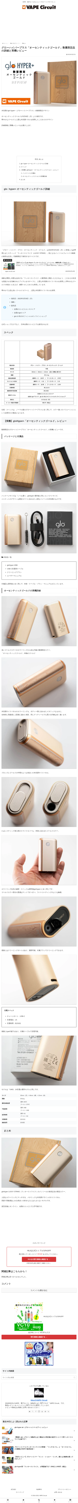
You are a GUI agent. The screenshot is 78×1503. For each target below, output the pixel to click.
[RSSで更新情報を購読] (48, 1411)
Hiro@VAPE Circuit (39, 1400)
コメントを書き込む (39, 1290)
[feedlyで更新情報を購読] (45, 1411)
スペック (24, 167)
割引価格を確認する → (39, 1337)
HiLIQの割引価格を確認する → (39, 1259)
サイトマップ (20, 1492)
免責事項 (39, 1489)
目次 (36, 159)
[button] (74, 1377)
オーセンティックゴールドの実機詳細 (35, 176)
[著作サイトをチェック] (29, 1411)
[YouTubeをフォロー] (42, 1411)
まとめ (23, 179)
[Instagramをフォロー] (39, 1411)
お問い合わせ (58, 1492)
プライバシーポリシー (64, 1489)
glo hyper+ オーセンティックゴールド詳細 (34, 163)
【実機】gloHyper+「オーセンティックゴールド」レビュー (40, 170)
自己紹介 (13, 1489)
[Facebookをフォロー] (36, 1411)
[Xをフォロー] (32, 1411)
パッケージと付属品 (29, 173)
